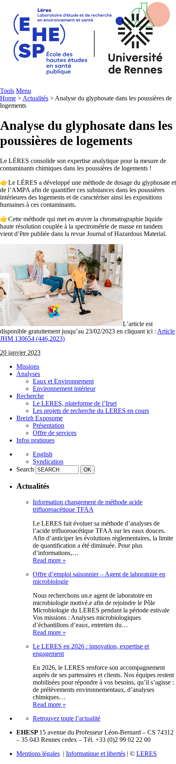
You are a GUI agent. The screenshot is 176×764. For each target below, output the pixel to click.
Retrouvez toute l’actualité (66, 718)
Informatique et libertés (95, 753)
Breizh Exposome (39, 418)
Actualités (35, 98)
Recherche (30, 395)
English (42, 454)
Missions (27, 366)
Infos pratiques (35, 440)
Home (8, 98)
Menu (23, 90)
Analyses (28, 373)
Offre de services (55, 432)
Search (25, 469)
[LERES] (88, 85)
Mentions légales (38, 753)
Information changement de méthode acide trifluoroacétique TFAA (87, 506)
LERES (146, 753)
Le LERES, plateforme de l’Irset (75, 403)
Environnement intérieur (64, 388)
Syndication (48, 461)
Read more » (49, 560)
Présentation (48, 425)
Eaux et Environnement (63, 381)
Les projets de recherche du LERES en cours (91, 410)
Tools (7, 90)
